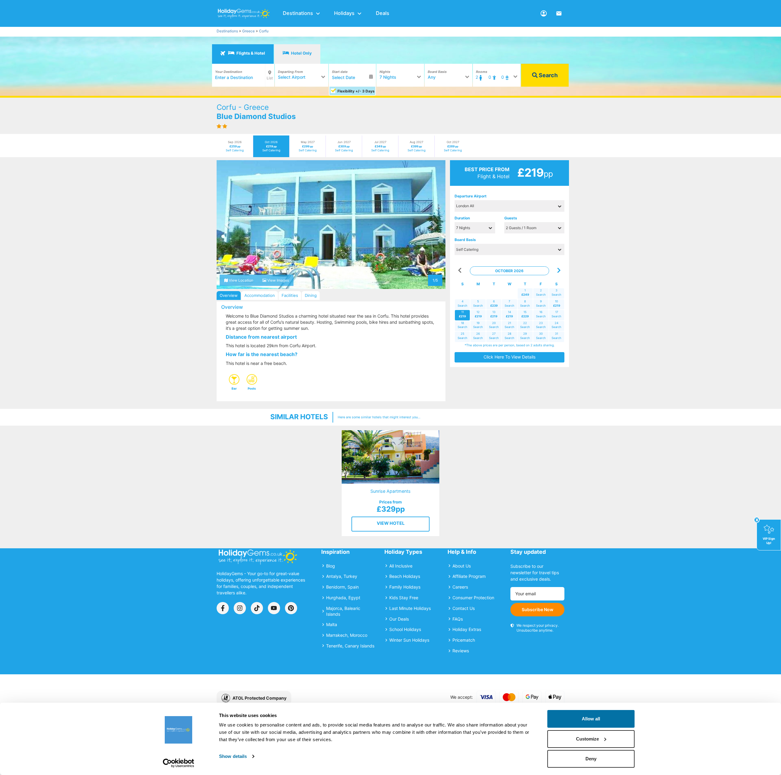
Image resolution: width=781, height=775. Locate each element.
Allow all (591, 718)
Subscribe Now (537, 609)
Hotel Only (301, 53)
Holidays (344, 13)
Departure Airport (471, 196)
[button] (228, 224)
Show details (233, 756)
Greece (248, 31)
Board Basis (465, 239)
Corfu (263, 31)
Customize (587, 738)
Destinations (298, 13)
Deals (382, 13)
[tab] (243, 54)
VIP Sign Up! (769, 541)
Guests (510, 218)
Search (548, 75)
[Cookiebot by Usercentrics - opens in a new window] (178, 763)
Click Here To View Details (509, 356)
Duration (462, 218)
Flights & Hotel (250, 53)
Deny (590, 758)
